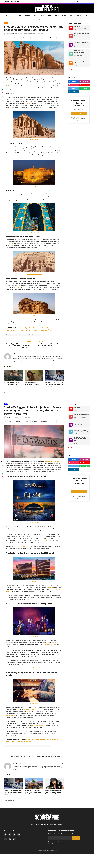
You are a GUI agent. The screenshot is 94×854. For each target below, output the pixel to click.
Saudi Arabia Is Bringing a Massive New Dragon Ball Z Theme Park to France (33, 792)
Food (34, 15)
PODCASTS (6, 1)
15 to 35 (29, 711)
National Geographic (34, 139)
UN (7, 86)
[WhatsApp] (2, 96)
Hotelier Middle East (34, 522)
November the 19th (49, 644)
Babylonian (27, 196)
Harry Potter (23, 745)
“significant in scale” (46, 540)
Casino (6, 745)
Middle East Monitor (34, 232)
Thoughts (78, 15)
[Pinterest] (2, 92)
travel (28, 334)
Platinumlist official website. (33, 668)
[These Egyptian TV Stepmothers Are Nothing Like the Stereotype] (34, 375)
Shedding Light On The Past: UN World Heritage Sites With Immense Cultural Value (49, 756)
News (6, 15)
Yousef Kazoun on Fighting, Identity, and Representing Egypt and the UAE (53, 792)
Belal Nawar (11, 33)
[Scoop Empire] (47, 8)
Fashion (49, 15)
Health (57, 15)
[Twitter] (2, 85)
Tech (70, 15)
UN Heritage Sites (36, 334)
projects (43, 745)
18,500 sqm (50, 587)
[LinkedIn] (2, 89)
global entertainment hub (52, 461)
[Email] (2, 100)
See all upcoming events (76, 70)
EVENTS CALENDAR (15, 1)
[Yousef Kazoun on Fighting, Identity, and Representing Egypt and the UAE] (54, 783)
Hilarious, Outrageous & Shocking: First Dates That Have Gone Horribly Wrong (20, 756)
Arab (6, 334)
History (16, 334)
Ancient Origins (34, 186)
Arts (13, 15)
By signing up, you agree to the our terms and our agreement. (79, 119)
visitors (29, 103)
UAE (48, 745)
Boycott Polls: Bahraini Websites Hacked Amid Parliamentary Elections (47, 344)
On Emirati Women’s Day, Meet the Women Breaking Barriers (54, 383)
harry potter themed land (33, 745)
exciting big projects (20, 546)
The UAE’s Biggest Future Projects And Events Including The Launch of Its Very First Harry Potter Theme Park (18, 345)
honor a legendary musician (38, 725)
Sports (64, 15)
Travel (42, 15)
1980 (12, 243)
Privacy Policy (82, 118)
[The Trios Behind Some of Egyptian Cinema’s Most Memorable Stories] (13, 375)
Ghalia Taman (11, 417)
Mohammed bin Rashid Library (31, 709)
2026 (15, 585)
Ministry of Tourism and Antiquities (34, 274)
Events (20, 15)
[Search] (86, 15)
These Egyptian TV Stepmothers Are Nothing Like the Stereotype (33, 384)
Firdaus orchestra (14, 745)
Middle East (22, 334)
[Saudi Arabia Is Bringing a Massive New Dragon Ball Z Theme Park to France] (34, 783)
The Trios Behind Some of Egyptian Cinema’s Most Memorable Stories (11, 384)
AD (18, 287)
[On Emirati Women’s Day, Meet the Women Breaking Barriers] (54, 375)
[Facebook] (2, 81)
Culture (10, 334)
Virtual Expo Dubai (35, 636)
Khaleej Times (35, 703)
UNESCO (34, 315)
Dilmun (39, 147)
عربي (23, 1)
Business (27, 15)
